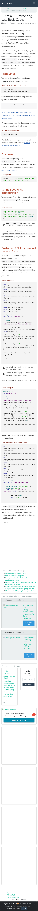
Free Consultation (13, 897)
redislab (27, 143)
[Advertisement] (19, 546)
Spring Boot (23, 8)
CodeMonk (8, 3)
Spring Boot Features (9, 170)
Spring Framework (13, 8)
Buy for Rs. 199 (28, 623)
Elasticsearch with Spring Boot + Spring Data (19, 591)
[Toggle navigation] (33, 3)
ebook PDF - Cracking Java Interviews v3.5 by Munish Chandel (29, 644)
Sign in (9, 893)
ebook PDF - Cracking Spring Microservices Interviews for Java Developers (28, 611)
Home (4, 8)
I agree (24, 908)
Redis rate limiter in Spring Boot (15, 573)
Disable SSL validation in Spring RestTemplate (20, 586)
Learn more (16, 908)
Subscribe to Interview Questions (29, 685)
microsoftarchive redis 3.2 (11, 146)
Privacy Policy (11, 895)
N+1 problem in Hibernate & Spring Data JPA (19, 589)
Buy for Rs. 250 (29, 655)
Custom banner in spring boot (14, 576)
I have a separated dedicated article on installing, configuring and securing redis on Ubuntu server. (18, 115)
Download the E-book (19, 720)
